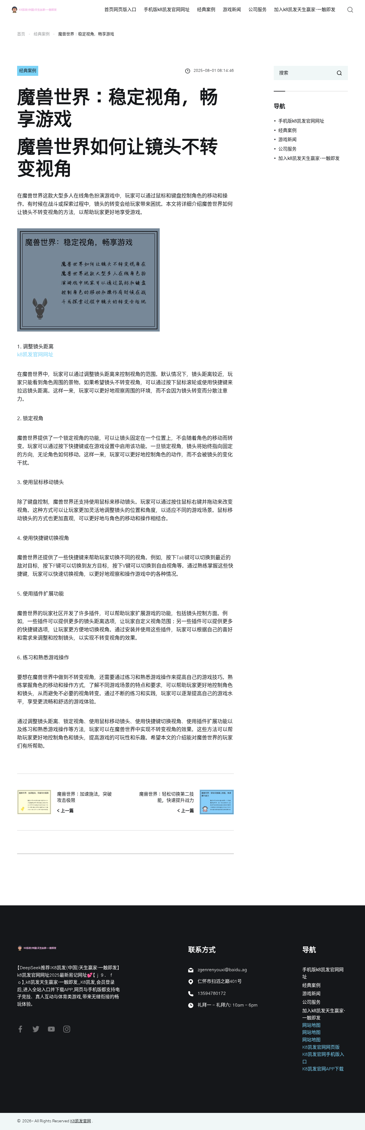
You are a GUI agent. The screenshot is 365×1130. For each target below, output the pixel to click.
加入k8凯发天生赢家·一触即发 (304, 9)
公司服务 (257, 9)
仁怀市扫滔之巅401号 (220, 981)
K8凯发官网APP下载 (323, 1069)
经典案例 (206, 9)
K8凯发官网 (80, 1121)
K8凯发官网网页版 (321, 1047)
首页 (21, 34)
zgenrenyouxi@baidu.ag (222, 970)
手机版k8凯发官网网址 (167, 9)
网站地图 (311, 1025)
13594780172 (212, 993)
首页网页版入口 (120, 9)
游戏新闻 (232, 9)
